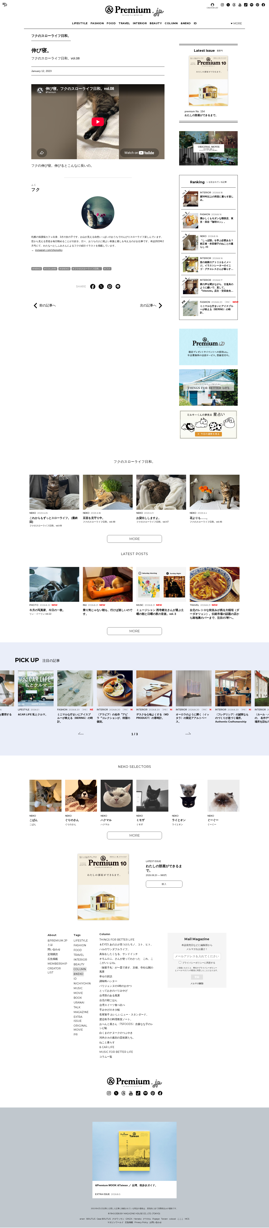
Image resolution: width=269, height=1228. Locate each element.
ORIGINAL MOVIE (80, 1027)
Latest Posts (134, 554)
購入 (164, 884)
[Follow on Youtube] (240, 5)
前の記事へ (47, 305)
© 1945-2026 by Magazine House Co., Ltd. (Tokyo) (134, 1213)
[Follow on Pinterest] (257, 5)
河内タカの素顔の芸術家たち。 (117, 1037)
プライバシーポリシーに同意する (198, 962)
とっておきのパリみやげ (113, 990)
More (134, 539)
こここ (180, 1219)
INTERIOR (140, 23)
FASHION (97, 23)
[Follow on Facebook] (263, 5)
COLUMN (171, 23)
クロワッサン (118, 1219)
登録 (197, 977)
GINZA (129, 1219)
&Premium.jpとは (57, 942)
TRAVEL (124, 23)
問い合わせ (54, 949)
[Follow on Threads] (234, 5)
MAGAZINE (81, 1012)
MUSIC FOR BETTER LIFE (116, 1052)
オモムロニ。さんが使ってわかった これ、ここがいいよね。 (126, 960)
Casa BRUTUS (104, 1219)
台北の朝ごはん (108, 1000)
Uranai (79, 1002)
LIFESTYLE (80, 23)
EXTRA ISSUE (78, 1019)
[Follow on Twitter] (228, 5)
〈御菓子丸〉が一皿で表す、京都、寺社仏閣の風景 (126, 969)
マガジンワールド (115, 1222)
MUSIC (78, 988)
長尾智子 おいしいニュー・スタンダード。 (124, 1014)
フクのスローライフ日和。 (51, 35)
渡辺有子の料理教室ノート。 (116, 1019)
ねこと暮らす (107, 1042)
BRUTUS (90, 1219)
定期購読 (53, 954)
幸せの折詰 (105, 976)
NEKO (37, 268)
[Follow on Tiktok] (246, 5)
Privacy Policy (141, 1222)
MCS (187, 1219)
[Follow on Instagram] (222, 5)
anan (82, 1219)
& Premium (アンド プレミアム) (134, 11)
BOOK (78, 997)
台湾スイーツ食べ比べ (112, 1005)
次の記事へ (148, 305)
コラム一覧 (105, 1056)
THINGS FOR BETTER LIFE (116, 939)
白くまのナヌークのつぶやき (116, 1032)
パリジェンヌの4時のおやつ (115, 986)
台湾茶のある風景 (109, 995)
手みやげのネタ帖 (109, 1009)
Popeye (156, 1219)
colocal (172, 1219)
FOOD (111, 23)
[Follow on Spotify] (252, 5)
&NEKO (186, 23)
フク (35, 187)
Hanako (137, 1219)
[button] (81, 734)
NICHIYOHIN (82, 983)
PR (76, 1034)
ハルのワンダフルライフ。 (114, 949)
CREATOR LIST (212, 8)
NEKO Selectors (134, 767)
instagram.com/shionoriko (48, 250)
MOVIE (78, 993)
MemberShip (57, 963)
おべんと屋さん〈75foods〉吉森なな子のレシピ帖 (126, 1026)
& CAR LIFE (106, 1047)
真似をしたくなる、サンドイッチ (118, 954)
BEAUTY (156, 23)
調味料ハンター (108, 981)
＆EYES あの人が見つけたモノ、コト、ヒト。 (126, 944)
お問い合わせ (156, 1222)
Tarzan (164, 1219)
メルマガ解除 (196, 983)
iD (195, 23)
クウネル (147, 1219)
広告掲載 (53, 959)
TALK (77, 1007)
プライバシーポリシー (208, 968)
